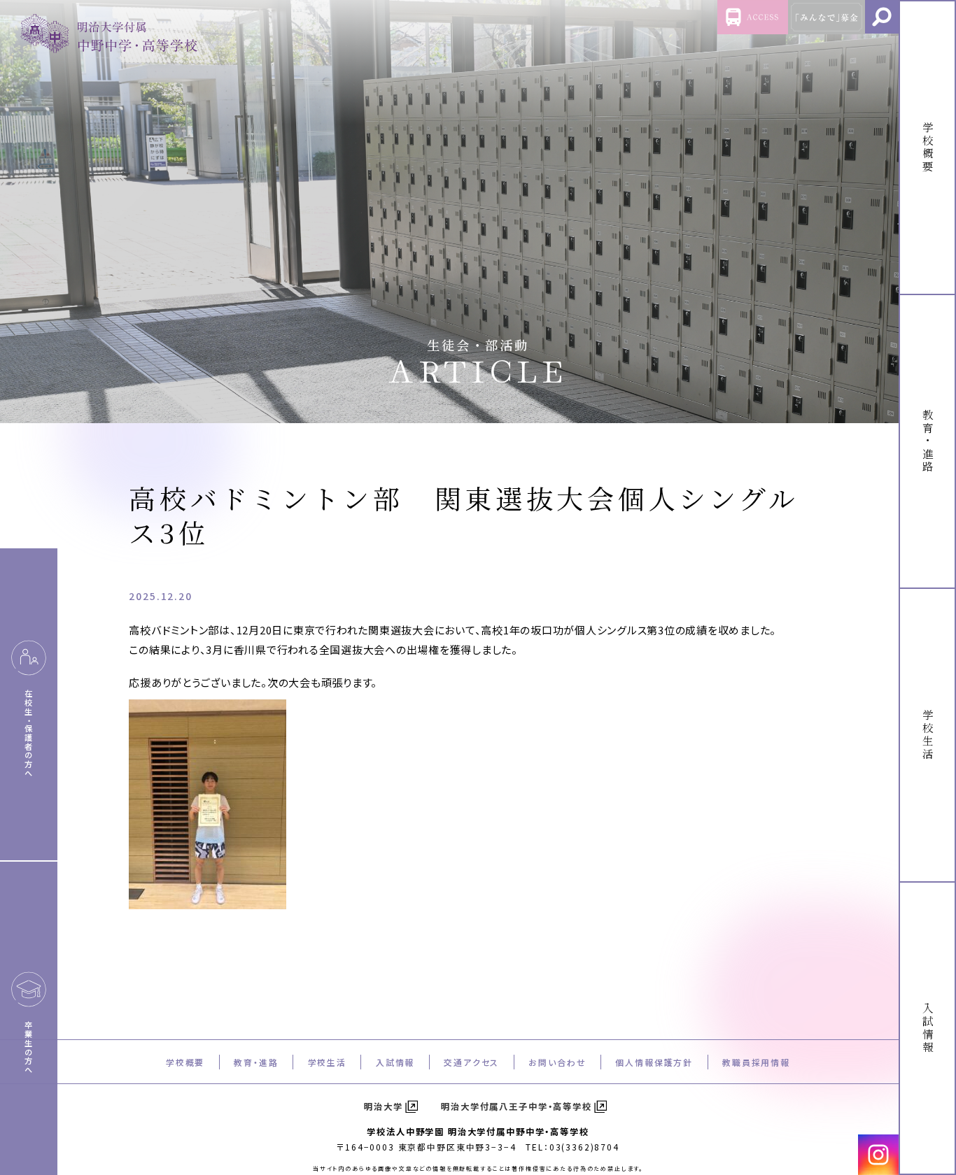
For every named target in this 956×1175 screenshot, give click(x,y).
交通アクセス (471, 1062)
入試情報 (395, 1062)
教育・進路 (256, 1062)
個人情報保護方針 (654, 1062)
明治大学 (383, 1106)
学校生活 (327, 1062)
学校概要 (185, 1062)
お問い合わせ (557, 1062)
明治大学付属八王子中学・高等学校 (516, 1106)
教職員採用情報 (756, 1062)
